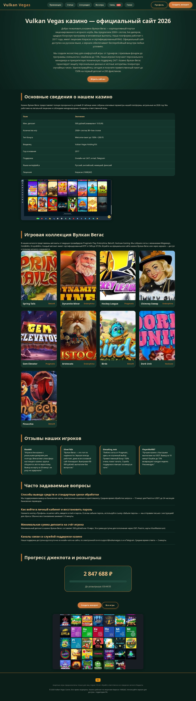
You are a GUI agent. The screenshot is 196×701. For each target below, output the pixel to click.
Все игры (100, 5)
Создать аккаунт (180, 4)
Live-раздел (84, 5)
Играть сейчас (98, 79)
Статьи (70, 5)
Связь (115, 5)
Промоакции (55, 5)
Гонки (129, 5)
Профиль (159, 5)
